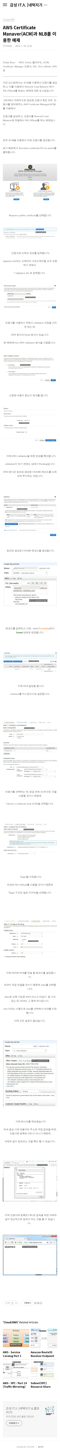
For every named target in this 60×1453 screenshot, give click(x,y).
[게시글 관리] (16, 1303)
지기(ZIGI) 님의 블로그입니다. (20, 1416)
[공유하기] (12, 1303)
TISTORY (31, 1446)
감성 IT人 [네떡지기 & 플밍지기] (30, 4)
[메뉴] (5, 5)
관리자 (40, 1446)
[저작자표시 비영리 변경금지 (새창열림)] (38, 1303)
